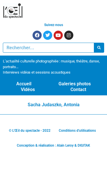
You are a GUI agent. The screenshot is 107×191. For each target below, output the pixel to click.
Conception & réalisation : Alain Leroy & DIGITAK (53, 145)
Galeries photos (74, 83)
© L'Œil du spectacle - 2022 (30, 131)
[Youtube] (58, 35)
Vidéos (28, 89)
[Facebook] (37, 35)
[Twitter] (47, 35)
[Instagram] (68, 35)
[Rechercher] (99, 47)
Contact (78, 89)
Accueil (23, 83)
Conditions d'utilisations (77, 131)
